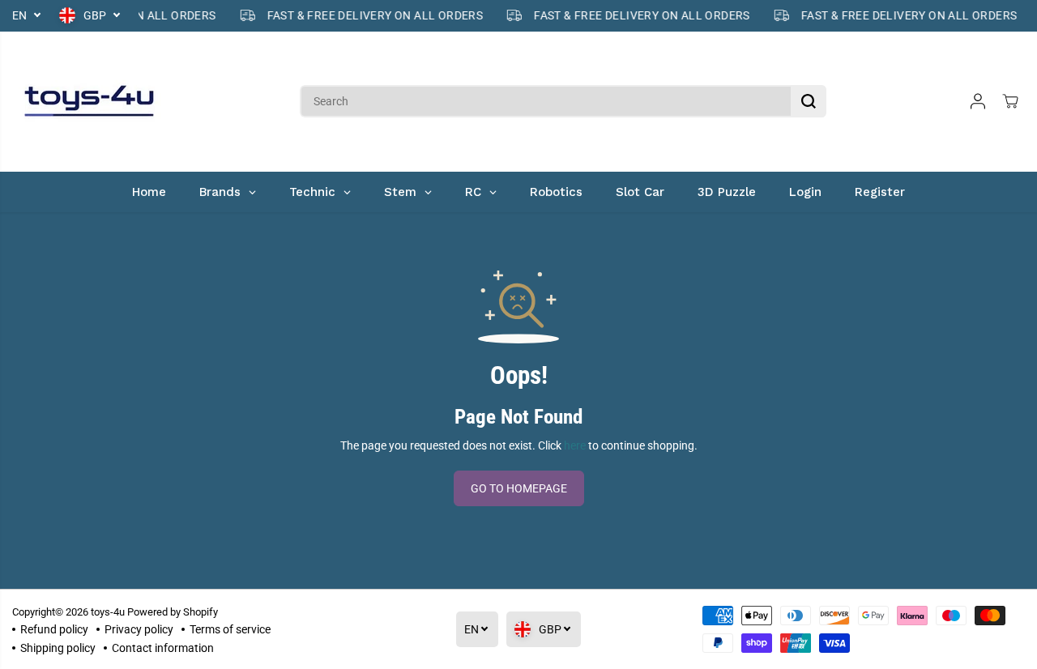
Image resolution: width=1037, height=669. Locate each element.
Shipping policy (58, 647)
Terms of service (230, 629)
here (575, 445)
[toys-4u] (89, 102)
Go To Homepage (519, 488)
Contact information (163, 647)
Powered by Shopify (172, 612)
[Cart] (1010, 101)
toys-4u (108, 612)
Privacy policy (139, 629)
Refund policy (54, 629)
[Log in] (977, 101)
